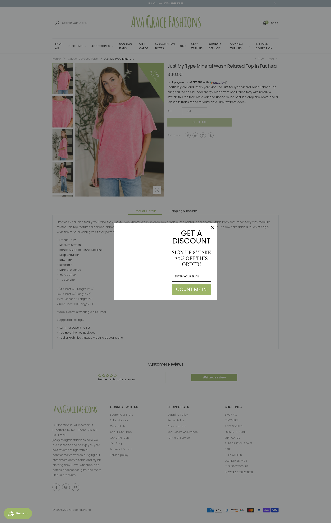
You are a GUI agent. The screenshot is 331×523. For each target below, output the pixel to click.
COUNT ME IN (191, 289)
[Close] (212, 227)
